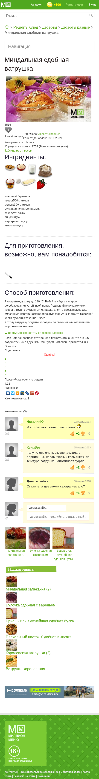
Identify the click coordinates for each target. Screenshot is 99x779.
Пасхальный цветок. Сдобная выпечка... (40, 637)
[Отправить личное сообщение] (7, 433)
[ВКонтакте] (8, 393)
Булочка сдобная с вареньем (30, 605)
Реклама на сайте (24, 776)
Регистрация (74, 4)
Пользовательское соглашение (38, 771)
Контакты (11, 771)
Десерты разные (75, 27)
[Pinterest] (37, 393)
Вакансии (44, 776)
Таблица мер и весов (18, 150)
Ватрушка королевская (25, 669)
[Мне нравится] (72, 433)
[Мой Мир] (22, 393)
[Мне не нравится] (83, 433)
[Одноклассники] (17, 393)
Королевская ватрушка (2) (28, 653)
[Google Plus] (32, 393)
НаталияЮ (35, 421)
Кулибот (34, 447)
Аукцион (36, 4)
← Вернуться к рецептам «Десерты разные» (34, 333)
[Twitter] (12, 393)
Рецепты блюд (25, 27)
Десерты (49, 27)
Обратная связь (71, 771)
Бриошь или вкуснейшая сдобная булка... (64, 555)
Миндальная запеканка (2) (28, 589)
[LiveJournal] (27, 393)
